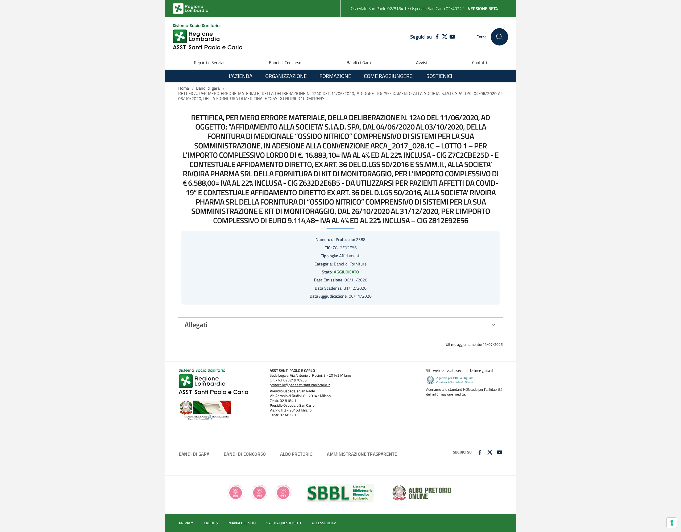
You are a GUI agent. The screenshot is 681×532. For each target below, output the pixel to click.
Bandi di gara (208, 88)
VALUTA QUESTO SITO (283, 523)
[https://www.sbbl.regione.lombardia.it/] (340, 492)
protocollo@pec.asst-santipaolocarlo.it (300, 385)
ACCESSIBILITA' (324, 523)
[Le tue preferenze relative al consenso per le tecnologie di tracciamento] (672, 523)
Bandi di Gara (359, 62)
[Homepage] (207, 36)
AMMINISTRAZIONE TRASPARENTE (362, 454)
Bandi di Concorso (285, 62)
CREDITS (211, 523)
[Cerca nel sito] (499, 36)
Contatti (479, 62)
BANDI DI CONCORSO (245, 454)
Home (183, 88)
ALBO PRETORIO (296, 454)
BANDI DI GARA (194, 454)
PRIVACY (186, 523)
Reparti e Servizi (209, 62)
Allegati (196, 324)
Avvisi (421, 62)
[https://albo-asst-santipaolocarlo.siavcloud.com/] (421, 492)
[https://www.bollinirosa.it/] (259, 492)
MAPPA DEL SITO (242, 523)
